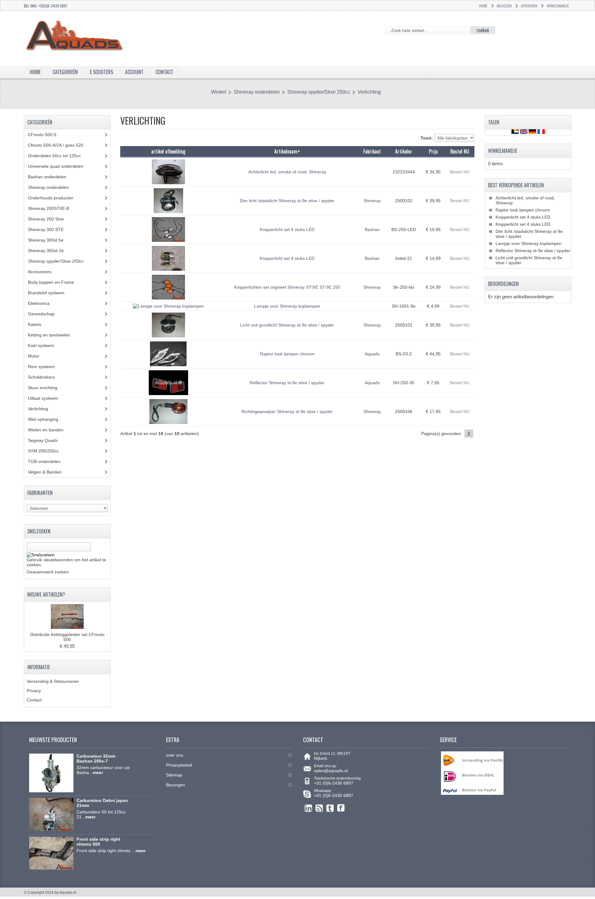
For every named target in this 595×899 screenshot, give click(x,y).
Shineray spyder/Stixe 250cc (318, 92)
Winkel (218, 92)
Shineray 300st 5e (50, 240)
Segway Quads (46, 440)
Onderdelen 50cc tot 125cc (59, 155)
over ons (174, 755)
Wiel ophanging (48, 419)
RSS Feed (319, 808)
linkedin (308, 808)
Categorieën (65, 72)
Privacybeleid (179, 765)
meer (98, 772)
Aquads (372, 353)
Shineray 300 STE (50, 229)
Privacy (34, 690)
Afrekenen (529, 5)
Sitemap (174, 774)
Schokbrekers (46, 377)
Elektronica (43, 303)
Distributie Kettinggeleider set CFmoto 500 (67, 637)
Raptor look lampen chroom (287, 353)
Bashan (372, 229)
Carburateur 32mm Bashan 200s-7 (96, 758)
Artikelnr (403, 151)
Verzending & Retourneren (53, 681)
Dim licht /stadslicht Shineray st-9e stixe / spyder (287, 200)
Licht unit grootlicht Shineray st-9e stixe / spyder (287, 325)
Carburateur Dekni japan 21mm (102, 803)
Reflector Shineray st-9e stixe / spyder (287, 382)
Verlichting (369, 92)
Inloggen (504, 5)
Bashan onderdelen (54, 176)
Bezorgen (175, 784)
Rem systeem (46, 366)
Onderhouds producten (55, 197)
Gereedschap (44, 313)
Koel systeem (45, 345)
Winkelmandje (558, 5)
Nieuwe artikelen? (46, 594)
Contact (34, 699)
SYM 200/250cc (48, 450)
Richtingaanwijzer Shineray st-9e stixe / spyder (287, 411)
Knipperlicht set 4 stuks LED (287, 229)
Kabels (38, 324)
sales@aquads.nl (331, 770)
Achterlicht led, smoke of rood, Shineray (287, 171)
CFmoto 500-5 (45, 134)
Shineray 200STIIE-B (53, 208)
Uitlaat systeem (46, 398)
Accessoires (44, 271)
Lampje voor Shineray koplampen (287, 306)
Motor (38, 356)
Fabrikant (372, 151)
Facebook (341, 808)
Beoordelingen (503, 283)
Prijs (433, 151)
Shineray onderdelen (257, 92)
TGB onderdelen (49, 461)
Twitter (330, 808)
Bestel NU (459, 171)
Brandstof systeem (51, 292)
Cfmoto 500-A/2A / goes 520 (61, 145)
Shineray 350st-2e (50, 250)
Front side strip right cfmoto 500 (98, 842)
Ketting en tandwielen (53, 334)
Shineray (372, 200)
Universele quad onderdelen (60, 166)
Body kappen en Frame (55, 282)
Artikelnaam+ (287, 151)
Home (483, 5)
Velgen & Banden (49, 472)
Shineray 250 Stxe (52, 218)
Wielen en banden (46, 429)
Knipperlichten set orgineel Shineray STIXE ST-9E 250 (287, 287)
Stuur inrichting (47, 387)
